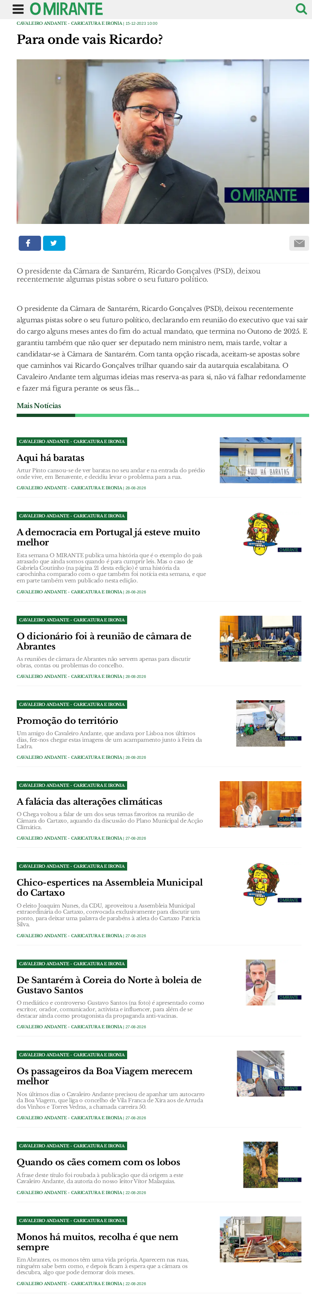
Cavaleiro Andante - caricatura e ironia (69, 23)
